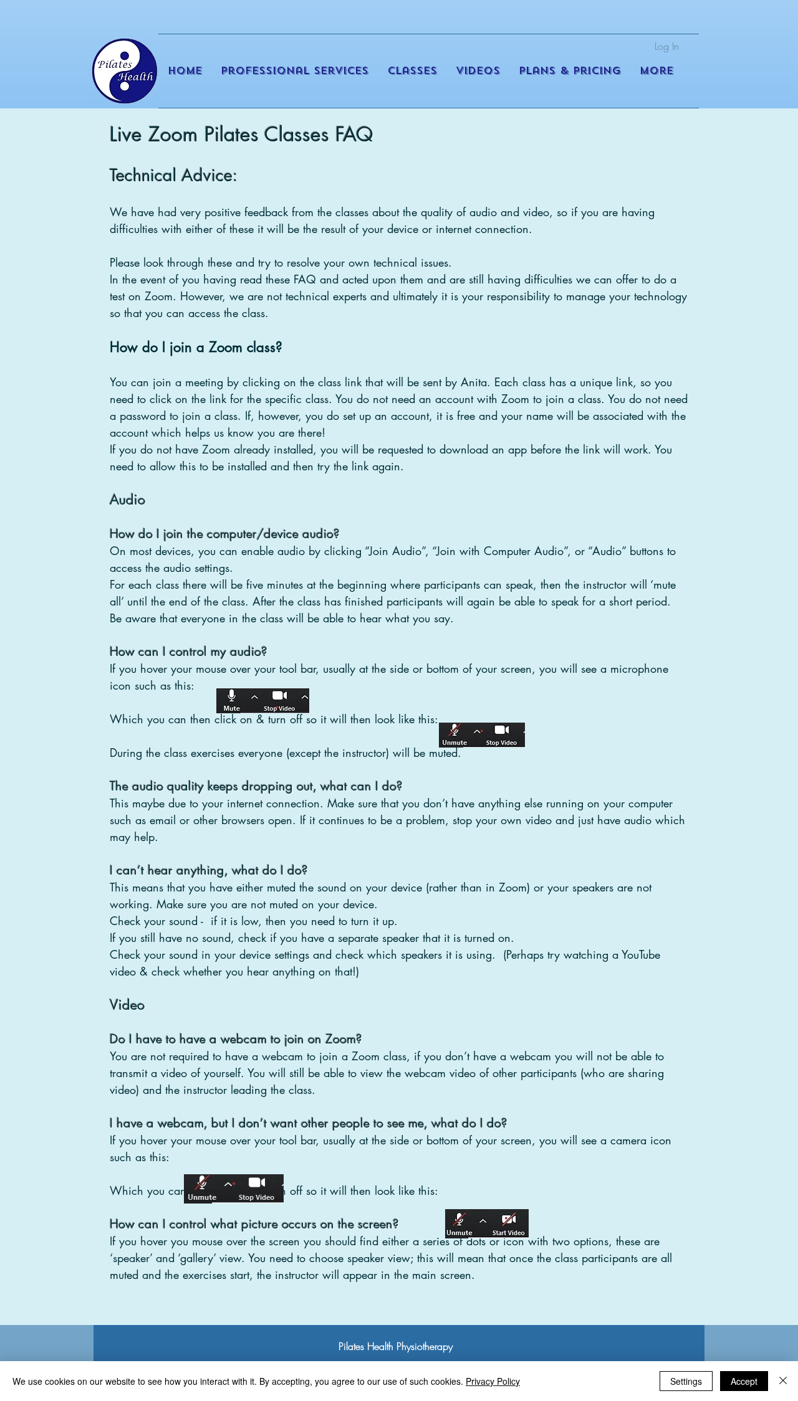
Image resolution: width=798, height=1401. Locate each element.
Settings (686, 1381)
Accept (744, 1381)
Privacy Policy (493, 1381)
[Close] (783, 1381)
